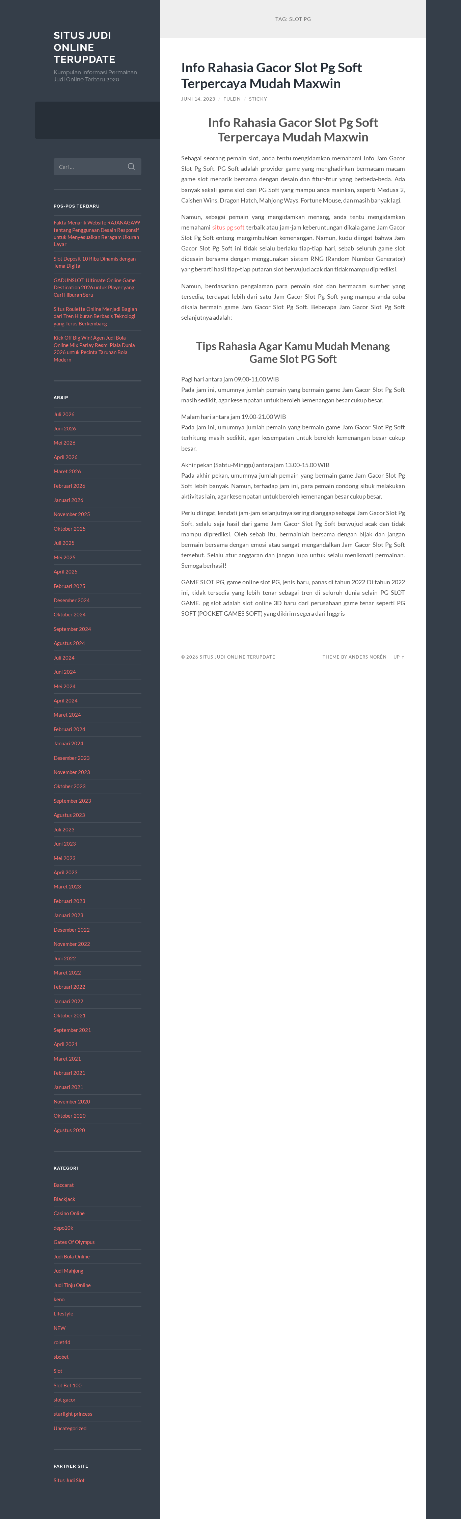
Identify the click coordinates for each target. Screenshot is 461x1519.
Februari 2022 (69, 987)
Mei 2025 (65, 557)
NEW (59, 1328)
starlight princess (73, 1414)
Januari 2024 (68, 743)
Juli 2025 (64, 543)
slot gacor (65, 1399)
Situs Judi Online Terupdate (84, 47)
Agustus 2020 (69, 1130)
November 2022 (72, 944)
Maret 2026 (67, 471)
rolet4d (62, 1342)
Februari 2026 (69, 486)
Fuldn (232, 99)
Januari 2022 (68, 1001)
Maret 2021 (67, 1059)
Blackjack (64, 1199)
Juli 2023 (64, 829)
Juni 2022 (65, 958)
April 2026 (66, 457)
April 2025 (66, 571)
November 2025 (72, 514)
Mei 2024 (65, 686)
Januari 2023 (68, 915)
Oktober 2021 (70, 1015)
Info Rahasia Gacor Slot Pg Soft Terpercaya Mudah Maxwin (271, 75)
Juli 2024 (64, 658)
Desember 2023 (72, 758)
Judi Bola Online (72, 1256)
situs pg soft (228, 227)
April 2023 (66, 872)
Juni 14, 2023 (198, 99)
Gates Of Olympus (74, 1242)
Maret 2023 (67, 886)
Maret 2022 (67, 972)
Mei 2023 (65, 858)
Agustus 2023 (69, 815)
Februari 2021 (69, 1073)
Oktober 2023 (70, 786)
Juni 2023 (65, 844)
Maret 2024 (67, 715)
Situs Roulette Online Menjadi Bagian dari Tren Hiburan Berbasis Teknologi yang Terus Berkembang (95, 316)
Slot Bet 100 (68, 1385)
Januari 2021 (68, 1087)
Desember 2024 (72, 600)
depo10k (63, 1228)
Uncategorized (70, 1428)
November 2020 (72, 1101)
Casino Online (69, 1213)
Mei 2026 (65, 442)
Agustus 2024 (69, 643)
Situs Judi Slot (69, 1480)
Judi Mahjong (68, 1271)
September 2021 (72, 1030)
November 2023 (72, 772)
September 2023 (72, 801)
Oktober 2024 (70, 614)
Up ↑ (399, 657)
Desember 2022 (72, 930)
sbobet (61, 1357)
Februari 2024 (69, 729)
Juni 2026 (65, 428)
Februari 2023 (69, 901)
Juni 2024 (65, 672)
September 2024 (72, 629)
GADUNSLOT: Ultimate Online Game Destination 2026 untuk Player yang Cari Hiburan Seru (95, 287)
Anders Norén (368, 657)
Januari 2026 (68, 500)
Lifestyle (63, 1313)
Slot (58, 1371)
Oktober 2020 (70, 1116)
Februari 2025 (69, 586)
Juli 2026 (64, 414)
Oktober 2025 (70, 529)
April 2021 (66, 1044)
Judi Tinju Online (72, 1285)
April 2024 (66, 700)
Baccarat (64, 1185)
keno (59, 1299)
